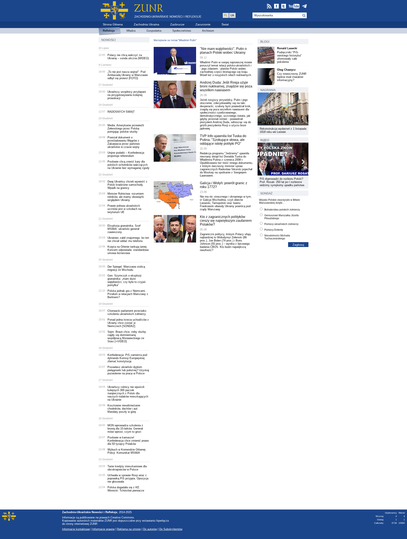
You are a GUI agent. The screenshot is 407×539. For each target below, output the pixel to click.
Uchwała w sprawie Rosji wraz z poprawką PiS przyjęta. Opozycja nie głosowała (127, 478)
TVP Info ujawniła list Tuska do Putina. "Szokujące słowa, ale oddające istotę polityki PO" (223, 139)
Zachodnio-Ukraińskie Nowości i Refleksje (167, 16)
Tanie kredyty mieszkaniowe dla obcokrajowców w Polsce (127, 468)
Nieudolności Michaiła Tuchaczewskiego (277, 237)
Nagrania (268, 90)
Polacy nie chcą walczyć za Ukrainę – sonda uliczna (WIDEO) (128, 56)
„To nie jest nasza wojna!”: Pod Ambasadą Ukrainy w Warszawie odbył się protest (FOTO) (127, 75)
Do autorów (150, 529)
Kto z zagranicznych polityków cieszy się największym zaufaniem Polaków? (226, 220)
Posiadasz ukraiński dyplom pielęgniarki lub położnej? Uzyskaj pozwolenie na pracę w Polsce (128, 370)
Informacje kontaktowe (76, 529)
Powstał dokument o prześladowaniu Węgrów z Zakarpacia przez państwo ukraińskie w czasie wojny (123, 142)
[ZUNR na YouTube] (294, 6)
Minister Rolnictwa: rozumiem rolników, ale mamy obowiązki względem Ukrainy (125, 197)
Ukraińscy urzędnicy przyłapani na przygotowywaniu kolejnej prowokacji (126, 95)
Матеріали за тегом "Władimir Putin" (175, 40)
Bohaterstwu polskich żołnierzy (282, 209)
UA (232, 15)
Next (303, 162)
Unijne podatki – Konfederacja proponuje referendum (125, 154)
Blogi (264, 41)
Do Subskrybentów (170, 529)
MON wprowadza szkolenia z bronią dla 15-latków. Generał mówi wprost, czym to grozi (125, 428)
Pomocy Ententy (273, 229)
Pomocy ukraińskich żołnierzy (281, 224)
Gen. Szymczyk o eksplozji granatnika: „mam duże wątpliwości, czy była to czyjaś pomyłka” (126, 280)
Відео (264, 140)
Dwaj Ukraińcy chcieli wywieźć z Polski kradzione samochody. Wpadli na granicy (127, 184)
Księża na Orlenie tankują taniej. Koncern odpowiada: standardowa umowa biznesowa (128, 250)
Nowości (108, 40)
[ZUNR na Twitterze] (283, 6)
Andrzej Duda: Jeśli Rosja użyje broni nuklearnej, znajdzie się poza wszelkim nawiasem (226, 86)
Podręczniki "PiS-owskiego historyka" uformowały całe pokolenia (289, 57)
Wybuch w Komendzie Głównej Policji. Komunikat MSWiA (126, 451)
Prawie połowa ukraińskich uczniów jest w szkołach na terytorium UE (124, 209)
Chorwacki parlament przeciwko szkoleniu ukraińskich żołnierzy (126, 312)
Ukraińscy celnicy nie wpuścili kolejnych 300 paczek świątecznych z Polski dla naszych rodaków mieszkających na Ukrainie (127, 393)
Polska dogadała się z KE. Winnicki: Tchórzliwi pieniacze (125, 489)
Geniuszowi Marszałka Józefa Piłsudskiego (281, 217)
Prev (263, 162)
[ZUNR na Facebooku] (276, 6)
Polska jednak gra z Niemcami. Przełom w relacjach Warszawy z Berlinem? (127, 294)
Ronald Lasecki (287, 48)
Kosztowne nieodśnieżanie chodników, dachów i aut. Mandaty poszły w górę (123, 408)
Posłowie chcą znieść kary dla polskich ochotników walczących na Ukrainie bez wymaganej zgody (128, 165)
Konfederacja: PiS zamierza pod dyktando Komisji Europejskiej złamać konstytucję (127, 358)
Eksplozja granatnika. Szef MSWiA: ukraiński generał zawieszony (124, 229)
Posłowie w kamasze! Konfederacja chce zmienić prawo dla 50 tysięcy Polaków (128, 440)
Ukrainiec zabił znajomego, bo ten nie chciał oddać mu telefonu (128, 239)
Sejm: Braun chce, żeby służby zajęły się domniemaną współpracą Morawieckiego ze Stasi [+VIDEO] (126, 336)
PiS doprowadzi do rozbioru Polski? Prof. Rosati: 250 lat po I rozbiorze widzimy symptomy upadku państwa (282, 182)
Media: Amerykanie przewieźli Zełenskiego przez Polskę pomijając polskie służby (125, 128)
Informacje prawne (103, 529)
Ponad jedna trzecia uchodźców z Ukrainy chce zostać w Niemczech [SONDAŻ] (128, 323)
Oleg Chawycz (286, 69)
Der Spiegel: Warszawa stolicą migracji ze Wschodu (126, 268)
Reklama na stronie (129, 529)
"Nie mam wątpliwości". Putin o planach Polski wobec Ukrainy (223, 50)
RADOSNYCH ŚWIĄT (121, 111)
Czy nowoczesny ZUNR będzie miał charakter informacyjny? (291, 77)
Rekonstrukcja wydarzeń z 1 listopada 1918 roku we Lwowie (283, 130)
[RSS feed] (269, 6)
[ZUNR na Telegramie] (304, 6)
